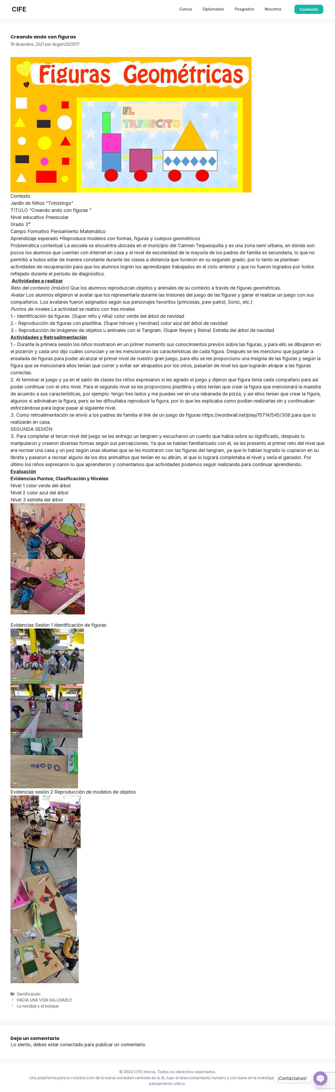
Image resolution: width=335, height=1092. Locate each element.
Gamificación (28, 994)
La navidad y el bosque (38, 1006)
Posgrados (244, 9)
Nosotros (273, 9)
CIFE (19, 9)
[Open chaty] (320, 1078)
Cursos (185, 9)
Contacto (309, 9)
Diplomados (213, 9)
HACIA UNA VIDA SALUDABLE (44, 1000)
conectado (71, 1044)
